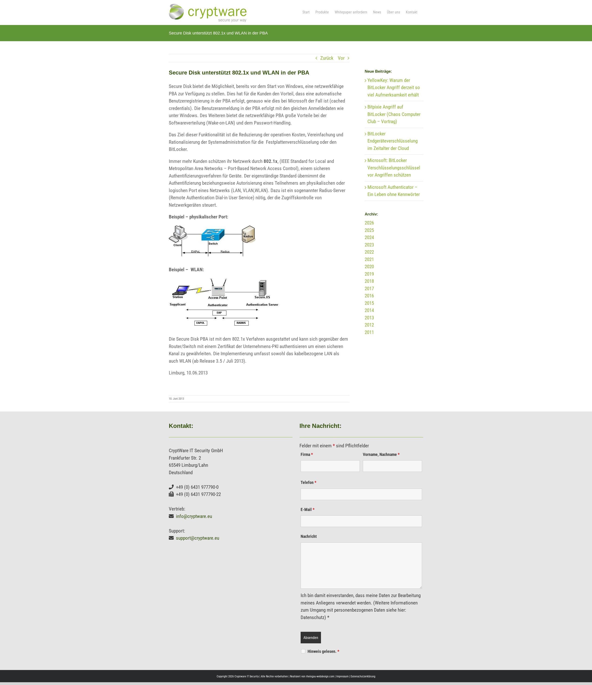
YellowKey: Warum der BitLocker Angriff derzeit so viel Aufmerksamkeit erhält (393, 88)
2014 (369, 310)
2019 (369, 274)
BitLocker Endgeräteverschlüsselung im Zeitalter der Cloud (392, 141)
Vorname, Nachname (381, 454)
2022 (369, 252)
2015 (369, 303)
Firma (307, 454)
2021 (369, 259)
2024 (369, 237)
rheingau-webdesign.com (320, 676)
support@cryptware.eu (197, 538)
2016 (369, 296)
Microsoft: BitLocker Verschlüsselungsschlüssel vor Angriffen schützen (393, 168)
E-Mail (307, 509)
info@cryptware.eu (194, 516)
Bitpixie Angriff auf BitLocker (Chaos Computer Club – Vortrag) (393, 114)
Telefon (308, 482)
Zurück (326, 58)
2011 (369, 332)
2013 (369, 318)
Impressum (342, 676)
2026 (369, 223)
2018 (369, 281)
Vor (341, 58)
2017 (369, 288)
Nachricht (309, 536)
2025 (369, 230)
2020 (369, 266)
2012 (369, 325)
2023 (369, 245)
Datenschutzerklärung (363, 676)
